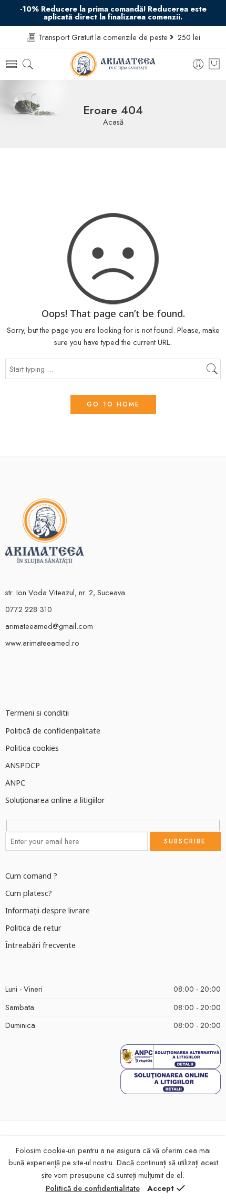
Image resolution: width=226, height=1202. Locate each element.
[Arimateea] (44, 530)
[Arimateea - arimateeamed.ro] (113, 64)
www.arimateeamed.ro (42, 642)
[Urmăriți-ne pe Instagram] (28, 678)
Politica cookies (32, 747)
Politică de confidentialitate (93, 1188)
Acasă (113, 122)
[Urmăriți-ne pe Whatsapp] (64, 678)
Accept (160, 1188)
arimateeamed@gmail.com (49, 625)
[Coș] (214, 64)
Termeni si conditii (37, 712)
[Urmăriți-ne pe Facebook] (9, 678)
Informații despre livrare (47, 910)
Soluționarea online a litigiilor (55, 799)
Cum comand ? (31, 875)
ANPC (15, 782)
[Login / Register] (198, 64)
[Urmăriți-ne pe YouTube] (46, 678)
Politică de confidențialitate (52, 730)
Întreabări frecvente (40, 945)
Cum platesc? (28, 893)
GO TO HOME (113, 404)
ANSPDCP (22, 765)
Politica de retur (33, 927)
